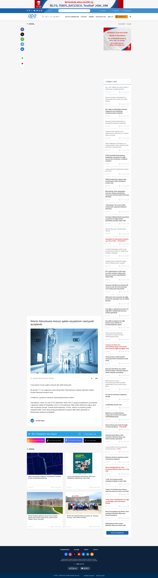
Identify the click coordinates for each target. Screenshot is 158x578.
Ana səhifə (121, 24)
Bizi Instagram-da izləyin (37, 440)
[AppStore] (85, 568)
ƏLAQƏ (76, 549)
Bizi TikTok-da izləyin (55, 440)
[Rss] (41, 11)
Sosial (129, 24)
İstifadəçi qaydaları (89, 575)
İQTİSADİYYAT (101, 17)
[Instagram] (29, 11)
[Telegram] (37, 11)
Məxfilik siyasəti (100, 575)
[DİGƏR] (129, 16)
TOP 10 (95, 549)
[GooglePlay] (73, 568)
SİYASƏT (84, 17)
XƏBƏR (91, 17)
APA (39, 390)
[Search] (87, 11)
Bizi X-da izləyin (91, 440)
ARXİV (86, 549)
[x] (74, 554)
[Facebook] (27, 11)
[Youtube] (34, 11)
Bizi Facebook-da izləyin (74, 440)
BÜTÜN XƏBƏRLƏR (72, 17)
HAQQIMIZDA (64, 549)
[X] (32, 11)
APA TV (110, 17)
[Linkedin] (39, 11)
